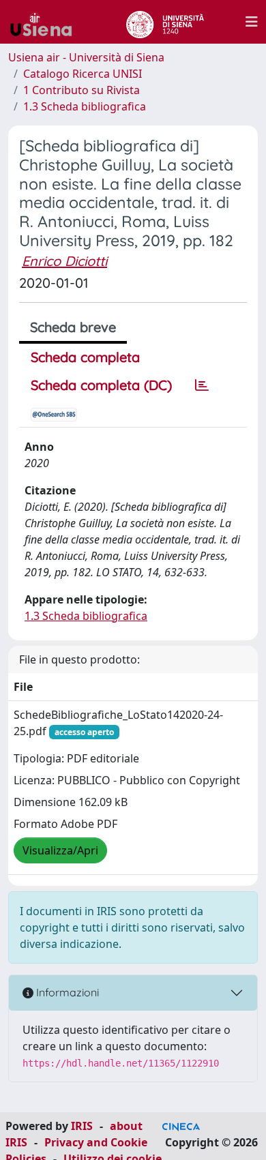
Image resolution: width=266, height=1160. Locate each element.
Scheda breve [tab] (73, 327)
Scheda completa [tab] (85, 357)
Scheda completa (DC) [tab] (101, 384)
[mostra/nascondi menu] (252, 22)
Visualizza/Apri (60, 850)
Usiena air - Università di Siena (86, 57)
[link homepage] (46, 21)
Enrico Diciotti (64, 260)
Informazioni (66, 992)
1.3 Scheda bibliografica (84, 106)
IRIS (82, 1125)
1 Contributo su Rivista (81, 90)
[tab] (201, 385)
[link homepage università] (164, 21)
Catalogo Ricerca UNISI (82, 73)
